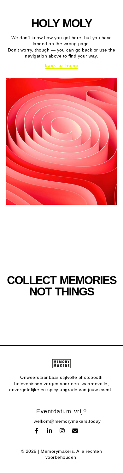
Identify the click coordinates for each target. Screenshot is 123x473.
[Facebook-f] (36, 431)
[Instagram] (62, 431)
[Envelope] (75, 431)
